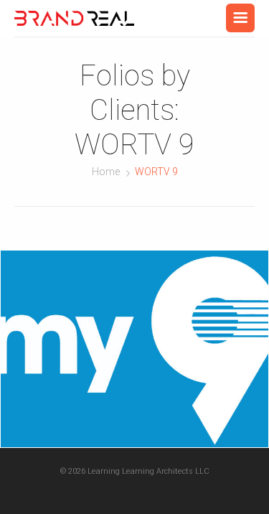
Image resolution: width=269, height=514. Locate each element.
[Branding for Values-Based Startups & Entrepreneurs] (74, 18)
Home (106, 171)
